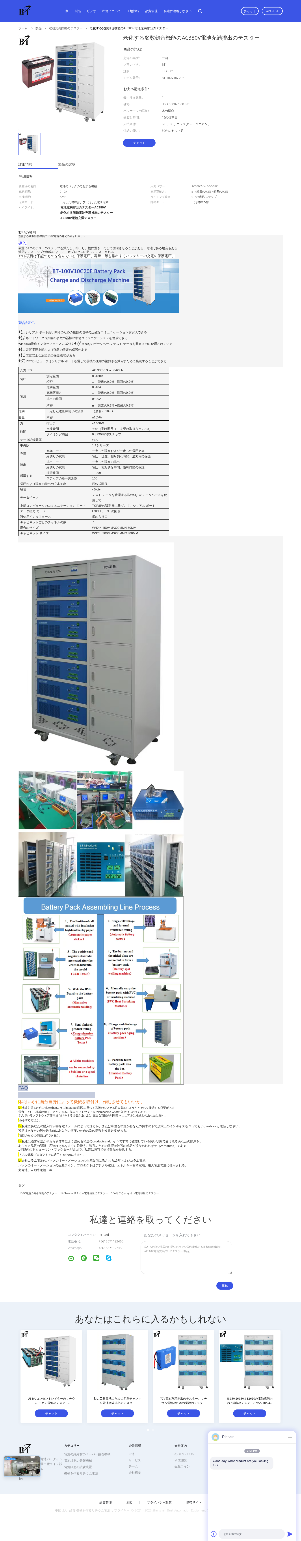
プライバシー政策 (159, 1502)
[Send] (290, 1534)
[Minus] (290, 1437)
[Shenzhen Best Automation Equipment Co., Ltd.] (74, 1259)
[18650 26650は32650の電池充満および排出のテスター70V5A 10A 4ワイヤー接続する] (250, 1361)
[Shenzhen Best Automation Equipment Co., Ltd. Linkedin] (21, 1479)
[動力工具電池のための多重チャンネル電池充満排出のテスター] (117, 1361)
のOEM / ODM (185, 1454)
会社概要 (135, 1472)
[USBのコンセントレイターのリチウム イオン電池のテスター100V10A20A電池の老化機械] (51, 1361)
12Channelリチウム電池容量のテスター (84, 1193)
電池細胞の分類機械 (78, 1460)
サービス (135, 1460)
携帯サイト (194, 1502)
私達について (111, 11)
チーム (133, 1466)
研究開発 (181, 1460)
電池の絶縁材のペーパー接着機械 (87, 1454)
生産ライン (182, 1466)
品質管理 (151, 11)
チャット (250, 11)
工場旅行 (133, 11)
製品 (78, 11)
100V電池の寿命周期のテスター (38, 1193)
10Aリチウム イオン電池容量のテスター (135, 1193)
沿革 (132, 1454)
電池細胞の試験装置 (78, 1467)
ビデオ (91, 11)
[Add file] (214, 1534)
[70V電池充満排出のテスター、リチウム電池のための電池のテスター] (183, 1361)
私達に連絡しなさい (177, 11)
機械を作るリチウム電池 (81, 1473)
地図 (129, 1502)
